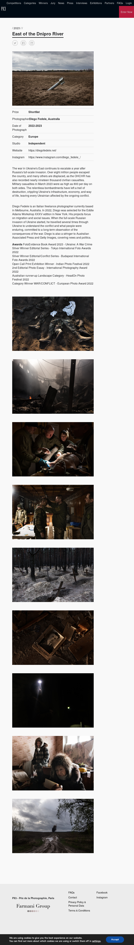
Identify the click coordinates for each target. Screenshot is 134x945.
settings (96, 941)
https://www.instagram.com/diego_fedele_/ (54, 157)
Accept (115, 939)
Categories (30, 3)
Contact (72, 897)
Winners (43, 3)
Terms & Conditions (79, 910)
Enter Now (126, 12)
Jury (53, 3)
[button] (15, 43)
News (61, 3)
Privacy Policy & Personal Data (77, 903)
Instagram (102, 897)
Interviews (81, 3)
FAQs (120, 3)
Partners (109, 3)
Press (70, 3)
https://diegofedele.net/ (42, 150)
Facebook (101, 892)
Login (129, 3)
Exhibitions (96, 3)
